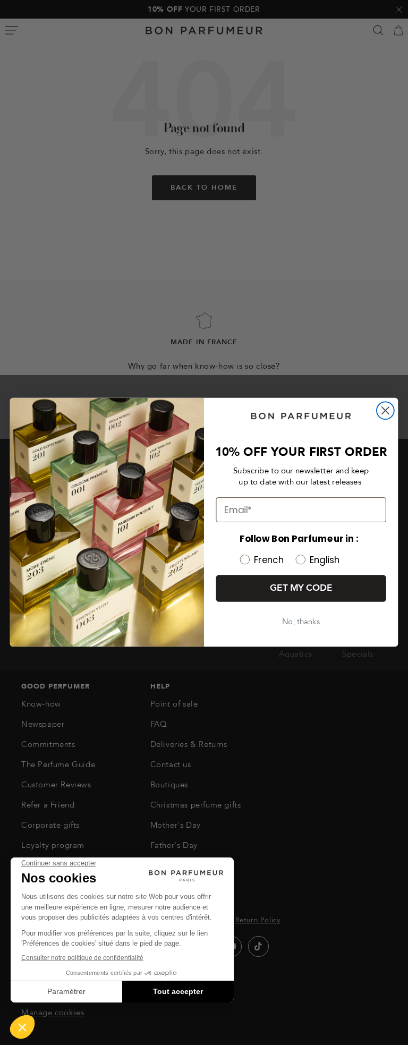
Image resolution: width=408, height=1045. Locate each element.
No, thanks (301, 622)
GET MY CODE (301, 588)
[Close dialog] (385, 411)
